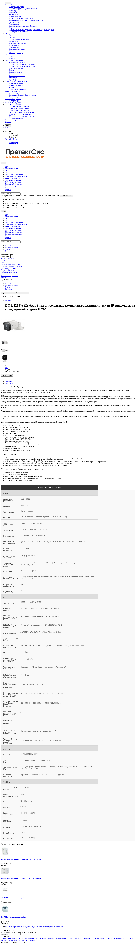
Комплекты (13, 41)
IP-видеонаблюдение (16, 7)
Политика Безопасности (37, 938)
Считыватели (14, 47)
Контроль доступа (15, 72)
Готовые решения (11, 188)
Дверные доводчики (16, 68)
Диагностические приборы (19, 110)
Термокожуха (14, 24)
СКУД (7, 34)
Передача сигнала (15, 16)
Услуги (7, 249)
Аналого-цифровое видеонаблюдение (23, 9)
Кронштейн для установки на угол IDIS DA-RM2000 (21, 878)
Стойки (12, 87)
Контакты (8, 251)
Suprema (12, 37)
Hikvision (12, 58)
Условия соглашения (53, 938)
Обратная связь (66, 938)
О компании (5, 938)
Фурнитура (13, 78)
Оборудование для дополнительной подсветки (26, 20)
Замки (11, 70)
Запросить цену (7, 375)
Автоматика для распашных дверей (22, 66)
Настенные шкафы (16, 85)
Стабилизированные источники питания (24, 97)
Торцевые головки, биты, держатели (22, 112)
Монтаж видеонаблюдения (100, 938)
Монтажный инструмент (14, 104)
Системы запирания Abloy (14, 60)
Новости (33, 940)
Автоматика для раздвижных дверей (22, 64)
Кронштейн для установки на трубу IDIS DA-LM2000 (21, 859)
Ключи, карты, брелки (17, 49)
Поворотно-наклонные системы (21, 18)
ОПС (7, 55)
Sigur (11, 35)
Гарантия (86, 938)
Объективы (13, 14)
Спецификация (10, 383)
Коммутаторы (14, 101)
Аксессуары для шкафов (18, 89)
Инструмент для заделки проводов (22, 116)
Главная (8, 300)
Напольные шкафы (16, 83)
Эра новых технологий (17, 43)
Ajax (11, 57)
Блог (6, 128)
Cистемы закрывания (17, 62)
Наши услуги (78, 938)
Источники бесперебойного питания (22, 95)
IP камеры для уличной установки (51, 927)
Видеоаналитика (15, 28)
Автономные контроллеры (19, 39)
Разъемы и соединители (13, 120)
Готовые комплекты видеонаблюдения (23, 26)
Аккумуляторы (14, 93)
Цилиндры (13, 80)
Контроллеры (14, 12)
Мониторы (13, 11)
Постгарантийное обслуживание (122, 938)
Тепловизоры (14, 22)
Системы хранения (16, 118)
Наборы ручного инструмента (20, 114)
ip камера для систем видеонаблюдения (23, 927)
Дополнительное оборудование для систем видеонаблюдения (31, 30)
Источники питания (12, 91)
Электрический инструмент (19, 108)
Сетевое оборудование (13, 99)
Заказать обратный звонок (14, 199)
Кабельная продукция (13, 103)
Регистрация (13, 143)
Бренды (8, 245)
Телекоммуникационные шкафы (17, 81)
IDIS (6, 927)
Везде (7, 167)
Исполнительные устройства (19, 51)
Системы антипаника (17, 76)
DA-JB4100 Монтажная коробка (13, 917)
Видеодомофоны (15, 45)
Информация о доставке (19, 938)
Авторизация (14, 141)
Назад (8, 3)
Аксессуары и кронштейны (19, 32)
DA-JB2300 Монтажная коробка (13, 898)
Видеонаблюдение (11, 5)
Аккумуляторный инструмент (20, 106)
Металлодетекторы (16, 53)
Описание (8, 381)
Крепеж (8, 122)
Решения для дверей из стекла (20, 74)
